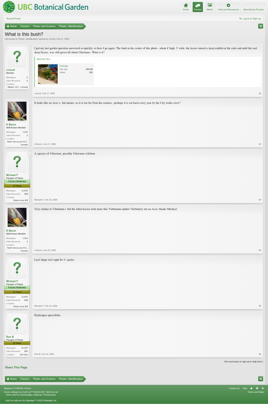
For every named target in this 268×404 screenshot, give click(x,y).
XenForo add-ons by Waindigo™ (20, 400)
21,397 (24, 348)
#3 (260, 200)
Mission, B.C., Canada (18, 87)
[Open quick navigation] (260, 26)
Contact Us (234, 388)
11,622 (25, 191)
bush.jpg (64, 66)
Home (251, 388)
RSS (262, 388)
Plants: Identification (28, 39)
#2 (260, 144)
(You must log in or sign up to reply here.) (243, 361)
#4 (260, 250)
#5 (260, 306)
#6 (260, 354)
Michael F (12, 175)
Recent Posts (13, 18)
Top (257, 388)
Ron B (10, 336)
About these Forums (253, 9)
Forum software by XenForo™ (31, 392)
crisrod (52, 39)
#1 (260, 93)
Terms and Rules (256, 392)
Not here (24, 354)
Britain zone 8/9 (21, 200)
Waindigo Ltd (50, 400)
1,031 (25, 132)
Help (245, 388)
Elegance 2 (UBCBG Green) (17, 388)
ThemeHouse (49, 395)
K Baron (11, 124)
